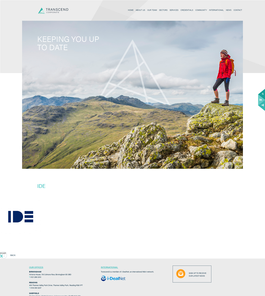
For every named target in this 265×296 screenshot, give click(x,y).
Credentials (187, 10)
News (228, 10)
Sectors (163, 10)
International (216, 10)
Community (201, 10)
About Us (140, 10)
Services (174, 10)
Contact (238, 10)
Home (130, 10)
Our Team (152, 10)
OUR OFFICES (36, 267)
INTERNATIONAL (109, 267)
